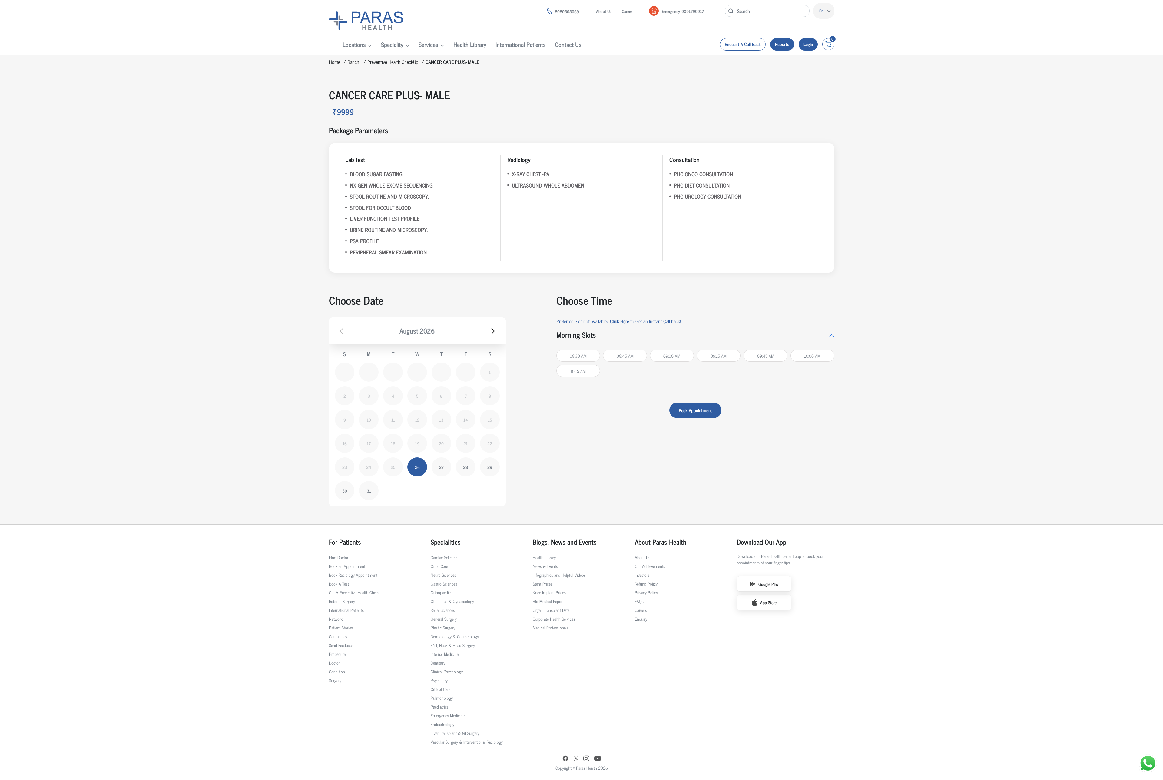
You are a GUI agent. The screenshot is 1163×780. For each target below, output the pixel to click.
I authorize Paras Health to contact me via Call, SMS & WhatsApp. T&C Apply (579, 417)
